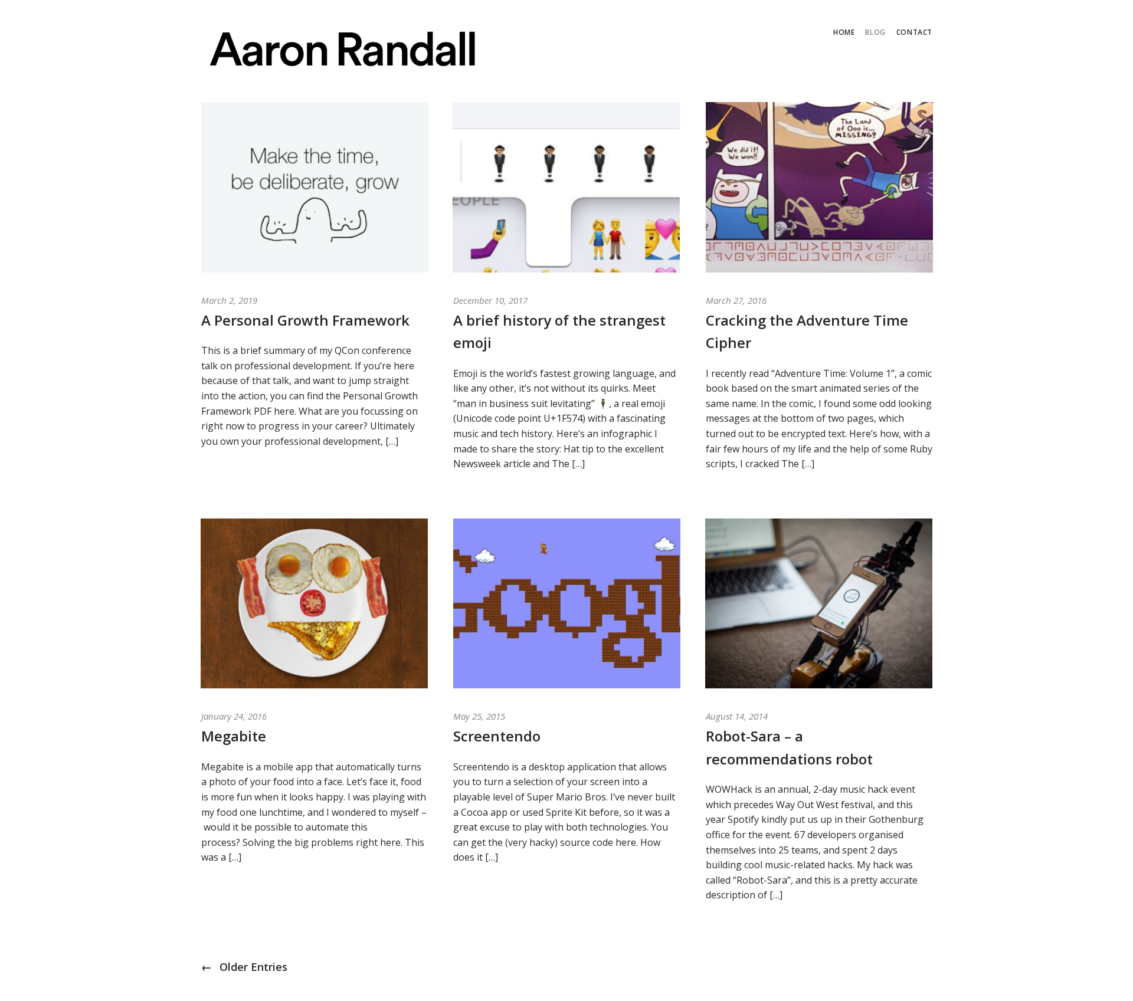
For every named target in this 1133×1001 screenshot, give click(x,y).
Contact (914, 32)
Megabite (233, 736)
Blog (875, 32)
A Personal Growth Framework (305, 320)
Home (843, 32)
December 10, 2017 (490, 300)
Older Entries (244, 967)
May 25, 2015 (479, 716)
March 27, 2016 (736, 300)
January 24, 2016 (234, 716)
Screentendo (497, 736)
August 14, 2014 (737, 716)
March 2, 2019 (229, 300)
